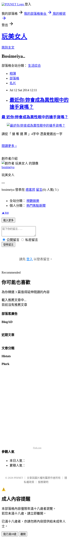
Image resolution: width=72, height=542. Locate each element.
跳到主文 (8, 47)
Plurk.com (37, 448)
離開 (23, 534)
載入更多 (8, 220)
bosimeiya (8, 167)
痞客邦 (30, 189)
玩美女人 (14, 36)
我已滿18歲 (9, 534)
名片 (13, 83)
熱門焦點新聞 (36, 205)
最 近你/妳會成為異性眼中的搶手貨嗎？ (35, 117)
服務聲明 (43, 481)
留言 (39, 189)
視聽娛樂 (32, 201)
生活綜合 (34, 65)
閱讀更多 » (9, 146)
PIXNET (18, 477)
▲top (5, 212)
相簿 (13, 73)
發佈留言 (8, 244)
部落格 (14, 78)
